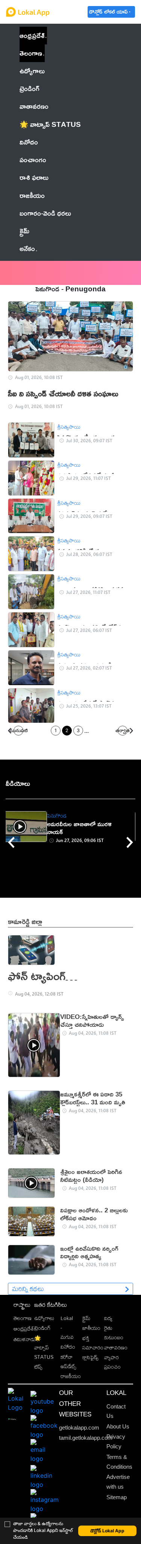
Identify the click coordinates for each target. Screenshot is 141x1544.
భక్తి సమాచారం (92, 1342)
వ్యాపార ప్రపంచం (112, 1362)
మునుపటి (18, 730)
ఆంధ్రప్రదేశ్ (32, 35)
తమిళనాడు (25, 1339)
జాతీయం (91, 1328)
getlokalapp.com (79, 1428)
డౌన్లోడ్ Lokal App (107, 1530)
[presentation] (11, 842)
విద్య (108, 1318)
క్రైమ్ (86, 1318)
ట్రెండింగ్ (42, 1328)
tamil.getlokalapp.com (85, 1438)
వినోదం (68, 1346)
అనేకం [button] (27, 248)
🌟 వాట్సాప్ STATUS (43, 1347)
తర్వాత (122, 730)
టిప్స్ (38, 1366)
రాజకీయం (71, 1376)
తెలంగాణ (31, 53)
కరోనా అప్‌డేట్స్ (68, 1361)
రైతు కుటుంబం (113, 1332)
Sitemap (116, 1497)
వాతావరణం (115, 1347)
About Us (117, 1427)
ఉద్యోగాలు (44, 1318)
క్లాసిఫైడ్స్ (90, 1357)
